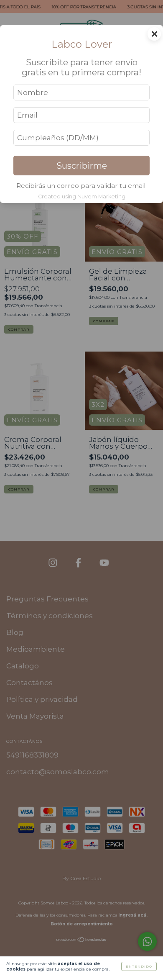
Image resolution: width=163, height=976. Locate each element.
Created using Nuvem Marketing (81, 196)
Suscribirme (81, 165)
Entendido (139, 966)
